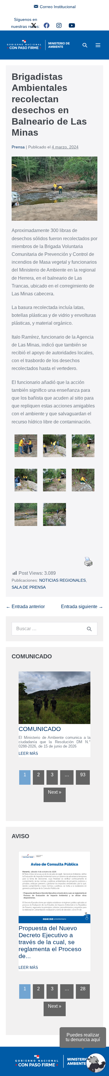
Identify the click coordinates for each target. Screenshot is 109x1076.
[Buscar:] (54, 628)
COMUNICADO (40, 728)
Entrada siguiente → (82, 606)
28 (82, 988)
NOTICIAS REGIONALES (62, 580)
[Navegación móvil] (98, 45)
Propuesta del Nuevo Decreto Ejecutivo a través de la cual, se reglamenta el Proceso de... (50, 942)
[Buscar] (89, 629)
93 (82, 774)
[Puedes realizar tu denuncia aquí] (96, 1063)
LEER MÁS (28, 753)
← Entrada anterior (25, 606)
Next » (54, 792)
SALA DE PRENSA (29, 587)
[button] (85, 45)
